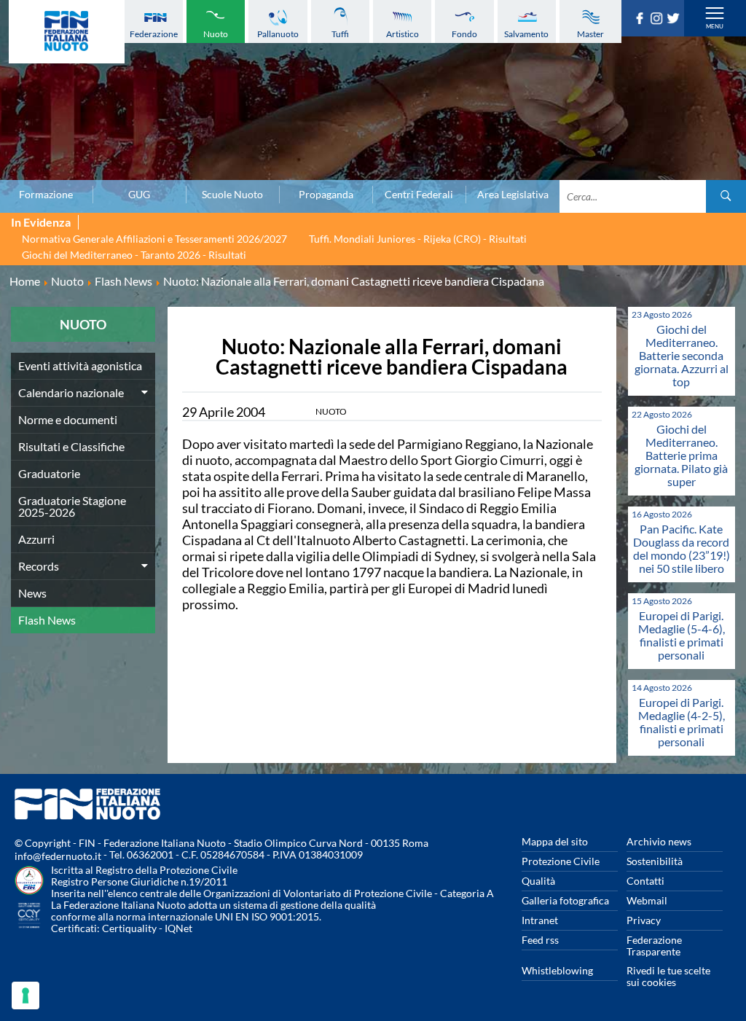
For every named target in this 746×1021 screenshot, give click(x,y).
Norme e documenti (67, 419)
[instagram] (658, 20)
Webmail (647, 900)
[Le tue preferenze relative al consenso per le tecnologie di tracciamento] (25, 995)
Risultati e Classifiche (71, 446)
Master (590, 33)
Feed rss (540, 940)
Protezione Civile (561, 861)
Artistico (402, 33)
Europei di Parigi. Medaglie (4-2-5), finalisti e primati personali (681, 721)
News (32, 593)
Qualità (538, 881)
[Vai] (726, 196)
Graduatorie (49, 473)
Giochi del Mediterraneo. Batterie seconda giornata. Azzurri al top (682, 355)
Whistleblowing (557, 970)
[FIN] (67, 31)
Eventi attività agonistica (80, 365)
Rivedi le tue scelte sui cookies (668, 976)
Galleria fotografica (565, 900)
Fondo (464, 33)
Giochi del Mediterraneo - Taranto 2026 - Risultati (134, 255)
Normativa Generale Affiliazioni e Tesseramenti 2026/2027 (154, 238)
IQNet (178, 928)
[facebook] (641, 20)
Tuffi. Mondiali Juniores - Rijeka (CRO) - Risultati (418, 238)
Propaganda (326, 194)
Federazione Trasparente (654, 946)
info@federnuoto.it (58, 856)
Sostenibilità (655, 861)
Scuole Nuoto (232, 194)
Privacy (644, 920)
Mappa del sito (555, 841)
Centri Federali (419, 194)
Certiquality (129, 928)
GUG (139, 194)
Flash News (47, 620)
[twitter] (675, 20)
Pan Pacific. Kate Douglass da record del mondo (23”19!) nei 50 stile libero (681, 548)
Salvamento (526, 33)
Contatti (645, 881)
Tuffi (340, 33)
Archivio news (659, 841)
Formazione (46, 194)
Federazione (154, 33)
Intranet (540, 920)
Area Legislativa (513, 194)
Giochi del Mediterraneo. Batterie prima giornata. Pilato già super (681, 455)
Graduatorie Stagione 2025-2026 (72, 506)
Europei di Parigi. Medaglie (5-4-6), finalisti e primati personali (681, 635)
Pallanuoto (278, 33)
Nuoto (215, 33)
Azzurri (36, 539)
